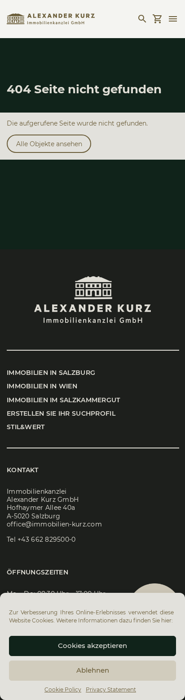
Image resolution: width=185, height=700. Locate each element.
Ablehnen (92, 670)
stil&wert (26, 427)
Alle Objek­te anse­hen (49, 144)
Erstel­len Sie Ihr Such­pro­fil (61, 413)
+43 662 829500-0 (46, 539)
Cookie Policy (62, 689)
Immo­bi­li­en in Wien (42, 386)
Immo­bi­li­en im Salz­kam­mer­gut (63, 400)
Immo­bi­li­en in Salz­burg (51, 373)
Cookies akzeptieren (92, 645)
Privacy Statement (111, 689)
